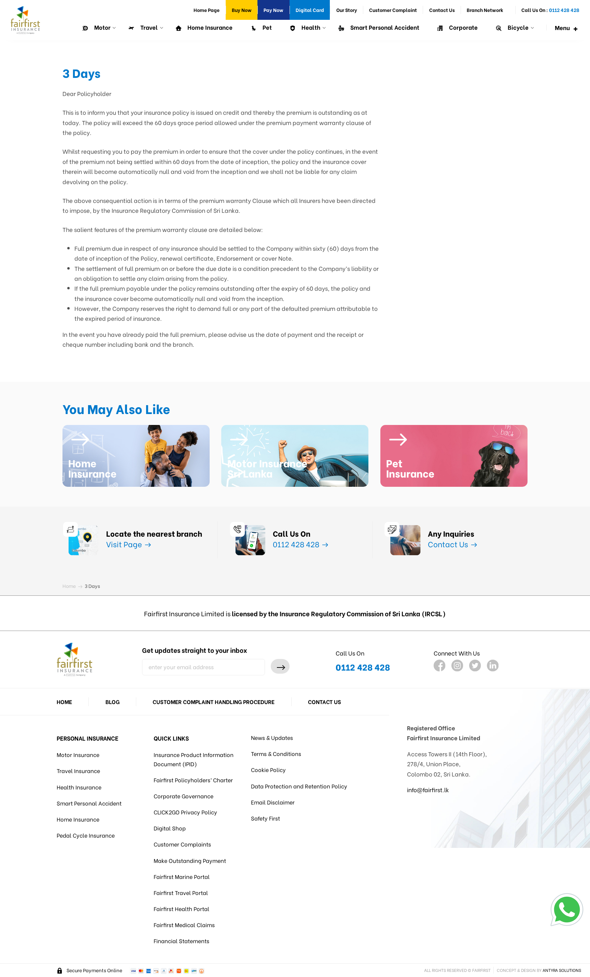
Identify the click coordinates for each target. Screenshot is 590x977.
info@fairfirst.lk (428, 789)
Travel (148, 27)
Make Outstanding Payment (190, 860)
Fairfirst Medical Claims (184, 924)
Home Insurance (209, 27)
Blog (113, 701)
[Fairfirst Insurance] (25, 20)
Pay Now (273, 9)
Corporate (463, 27)
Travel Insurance (78, 770)
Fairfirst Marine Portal (182, 876)
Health (310, 27)
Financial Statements (181, 941)
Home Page (207, 9)
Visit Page (125, 543)
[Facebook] (440, 666)
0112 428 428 (297, 543)
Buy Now (242, 9)
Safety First (265, 818)
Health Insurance (79, 787)
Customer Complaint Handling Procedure (214, 701)
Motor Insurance (78, 754)
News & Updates (272, 737)
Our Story (346, 9)
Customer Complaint (393, 9)
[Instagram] (457, 666)
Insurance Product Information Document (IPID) (194, 759)
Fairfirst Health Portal (181, 908)
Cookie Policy (268, 769)
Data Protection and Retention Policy (299, 786)
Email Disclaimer (273, 802)
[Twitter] (475, 666)
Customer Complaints (182, 844)
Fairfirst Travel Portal (181, 892)
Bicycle (517, 27)
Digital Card (310, 9)
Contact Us (442, 9)
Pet (266, 27)
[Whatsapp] (567, 909)
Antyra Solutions (562, 970)
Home (64, 701)
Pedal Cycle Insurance (86, 835)
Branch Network (485, 9)
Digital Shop (170, 828)
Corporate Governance (183, 796)
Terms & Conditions (276, 753)
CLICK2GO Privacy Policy (185, 812)
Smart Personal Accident (384, 27)
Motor (102, 27)
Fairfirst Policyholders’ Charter (193, 780)
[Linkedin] (493, 666)
